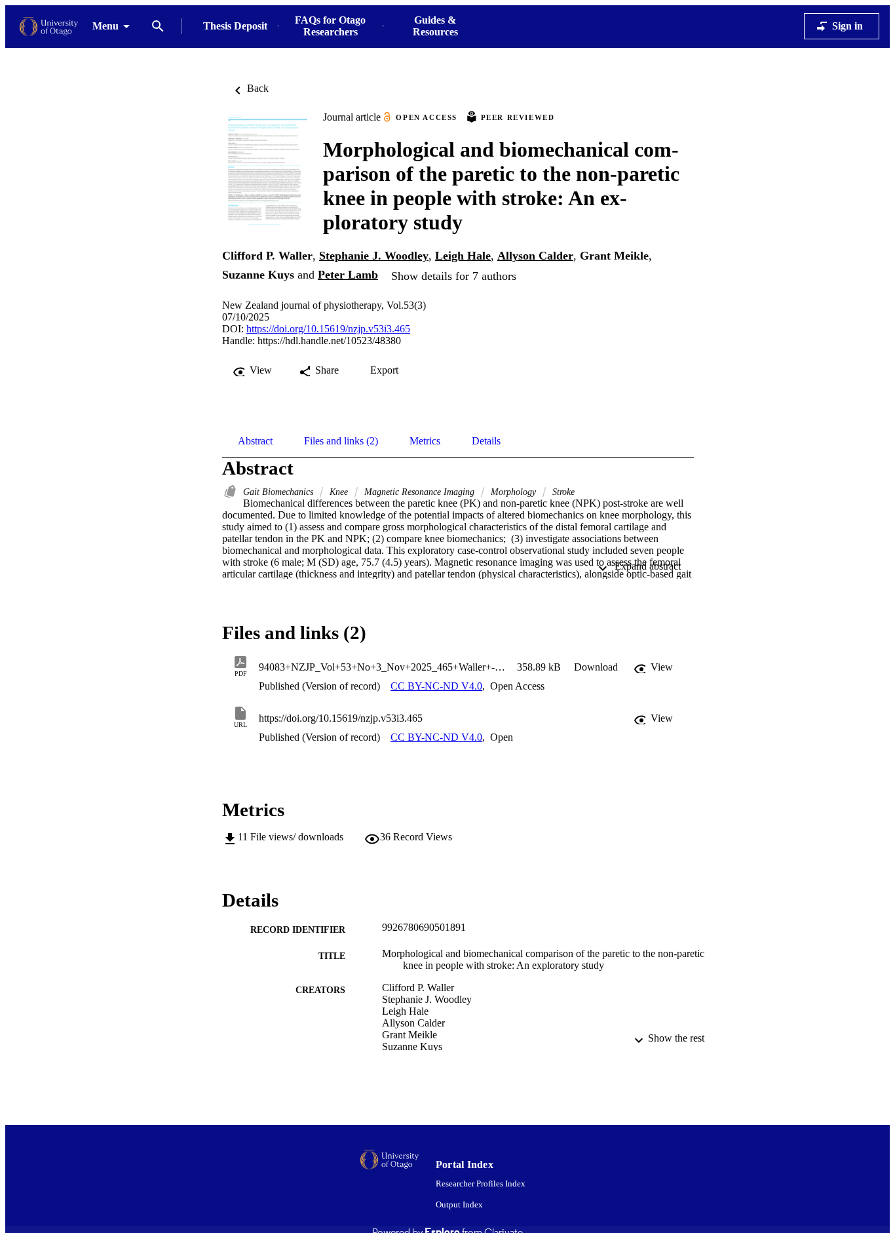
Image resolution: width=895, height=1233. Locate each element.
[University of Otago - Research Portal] (49, 26)
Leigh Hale (463, 255)
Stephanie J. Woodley (373, 255)
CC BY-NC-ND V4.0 (436, 686)
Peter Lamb (348, 274)
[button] (596, 667)
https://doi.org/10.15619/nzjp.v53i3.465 (328, 328)
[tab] (255, 441)
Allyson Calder (535, 255)
